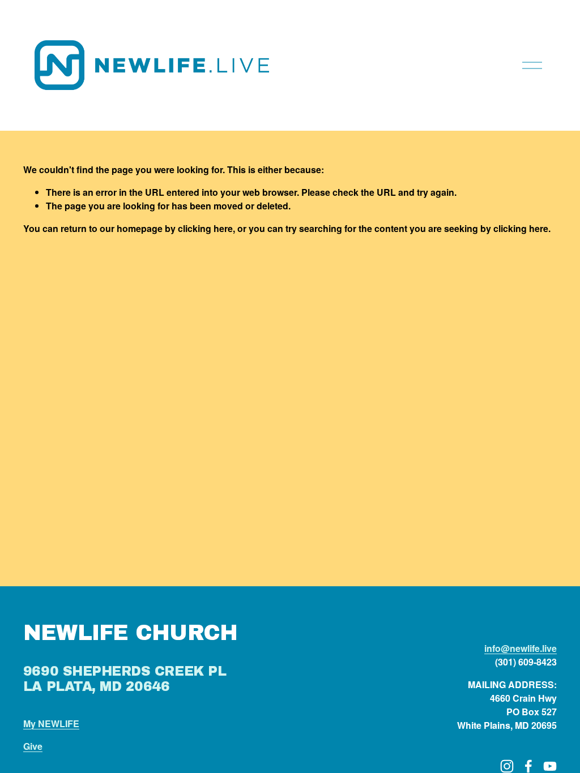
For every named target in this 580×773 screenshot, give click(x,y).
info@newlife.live (520, 648)
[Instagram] (507, 766)
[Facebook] (528, 766)
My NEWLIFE (51, 723)
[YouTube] (550, 766)
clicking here (205, 228)
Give (32, 746)
